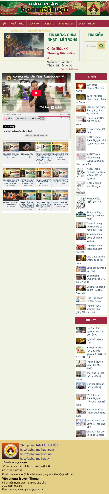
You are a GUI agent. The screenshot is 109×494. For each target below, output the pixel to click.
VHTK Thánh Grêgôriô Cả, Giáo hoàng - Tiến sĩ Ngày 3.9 (95, 173)
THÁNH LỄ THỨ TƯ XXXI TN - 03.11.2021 (60, 181)
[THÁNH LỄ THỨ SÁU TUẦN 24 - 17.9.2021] (10, 146)
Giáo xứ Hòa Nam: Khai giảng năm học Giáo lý (95, 110)
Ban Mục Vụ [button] (66, 23)
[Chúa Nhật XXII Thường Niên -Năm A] (24, 45)
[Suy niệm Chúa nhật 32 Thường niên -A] (10, 194)
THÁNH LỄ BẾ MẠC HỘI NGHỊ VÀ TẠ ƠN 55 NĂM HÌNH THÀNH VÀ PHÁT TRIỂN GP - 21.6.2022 (44, 157)
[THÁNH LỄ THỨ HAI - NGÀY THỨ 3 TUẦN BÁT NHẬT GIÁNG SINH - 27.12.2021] (27, 194)
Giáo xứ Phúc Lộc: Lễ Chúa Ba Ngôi (95, 433)
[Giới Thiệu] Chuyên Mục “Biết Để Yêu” (90, 88)
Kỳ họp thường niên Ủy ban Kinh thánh (95, 215)
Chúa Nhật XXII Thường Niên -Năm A (61, 53)
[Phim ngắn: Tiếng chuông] (27, 146)
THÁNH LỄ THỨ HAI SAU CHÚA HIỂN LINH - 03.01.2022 (11, 181)
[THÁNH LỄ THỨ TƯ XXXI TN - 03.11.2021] (60, 172)
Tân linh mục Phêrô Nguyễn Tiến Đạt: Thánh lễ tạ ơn (90, 400)
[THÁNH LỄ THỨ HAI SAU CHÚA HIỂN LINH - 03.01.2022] (10, 172)
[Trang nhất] (5, 23)
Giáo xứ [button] (34, 23)
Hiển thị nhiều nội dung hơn (36, 135)
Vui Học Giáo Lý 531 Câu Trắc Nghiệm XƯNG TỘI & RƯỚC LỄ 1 (91, 352)
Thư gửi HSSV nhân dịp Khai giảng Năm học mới (88, 309)
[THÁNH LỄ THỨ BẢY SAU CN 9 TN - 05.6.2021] (60, 146)
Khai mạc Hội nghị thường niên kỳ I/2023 (90, 376)
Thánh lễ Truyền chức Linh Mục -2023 (94, 365)
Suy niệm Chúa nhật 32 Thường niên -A (11, 203)
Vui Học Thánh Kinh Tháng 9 (93, 185)
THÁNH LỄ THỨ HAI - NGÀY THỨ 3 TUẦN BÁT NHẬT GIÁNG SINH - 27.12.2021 (27, 205)
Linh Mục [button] (17, 30)
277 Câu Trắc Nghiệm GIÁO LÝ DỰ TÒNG (94, 331)
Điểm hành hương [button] (39, 30)
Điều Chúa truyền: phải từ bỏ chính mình (90, 260)
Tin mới (91, 76)
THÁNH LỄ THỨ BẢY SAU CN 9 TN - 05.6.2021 (60, 155)
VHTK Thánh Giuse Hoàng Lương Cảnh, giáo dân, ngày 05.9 (90, 159)
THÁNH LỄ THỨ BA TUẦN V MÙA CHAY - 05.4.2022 (44, 181)
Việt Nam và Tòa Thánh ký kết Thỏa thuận (90, 412)
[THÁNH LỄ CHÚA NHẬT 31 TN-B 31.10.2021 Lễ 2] (27, 172)
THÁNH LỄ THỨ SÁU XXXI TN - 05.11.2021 (60, 203)
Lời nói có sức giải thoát (95, 131)
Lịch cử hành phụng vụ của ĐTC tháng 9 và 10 (90, 279)
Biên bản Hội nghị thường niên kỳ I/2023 (95, 387)
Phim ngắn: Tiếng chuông (27, 155)
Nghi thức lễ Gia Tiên (94, 341)
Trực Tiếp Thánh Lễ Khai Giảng (94, 299)
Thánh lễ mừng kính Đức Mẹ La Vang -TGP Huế (94, 226)
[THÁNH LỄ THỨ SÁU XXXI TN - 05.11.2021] (60, 194)
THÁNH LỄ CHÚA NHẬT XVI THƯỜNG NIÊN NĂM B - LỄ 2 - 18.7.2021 (44, 205)
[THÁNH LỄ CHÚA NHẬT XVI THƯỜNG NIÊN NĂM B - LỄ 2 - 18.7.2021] (43, 194)
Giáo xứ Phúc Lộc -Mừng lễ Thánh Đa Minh (96, 424)
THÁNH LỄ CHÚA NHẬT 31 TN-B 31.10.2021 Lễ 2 (27, 181)
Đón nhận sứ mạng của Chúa (96, 269)
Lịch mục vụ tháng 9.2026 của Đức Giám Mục (90, 290)
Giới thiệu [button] (17, 23)
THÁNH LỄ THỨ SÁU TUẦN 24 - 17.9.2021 (11, 155)
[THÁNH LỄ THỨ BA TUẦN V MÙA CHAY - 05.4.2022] (43, 172)
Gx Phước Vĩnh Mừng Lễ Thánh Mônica (94, 237)
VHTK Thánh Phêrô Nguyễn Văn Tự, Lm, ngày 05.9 (96, 140)
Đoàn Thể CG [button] (87, 23)
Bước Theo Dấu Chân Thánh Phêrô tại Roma (91, 99)
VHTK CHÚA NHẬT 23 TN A (93, 200)
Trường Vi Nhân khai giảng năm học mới (89, 249)
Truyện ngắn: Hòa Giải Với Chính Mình (90, 121)
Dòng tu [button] (49, 23)
